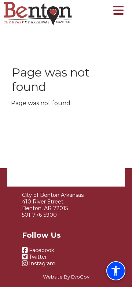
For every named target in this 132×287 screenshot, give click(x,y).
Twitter (37, 257)
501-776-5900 (39, 215)
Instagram (41, 263)
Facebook (40, 250)
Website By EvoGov (66, 277)
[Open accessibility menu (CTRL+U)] (115, 270)
